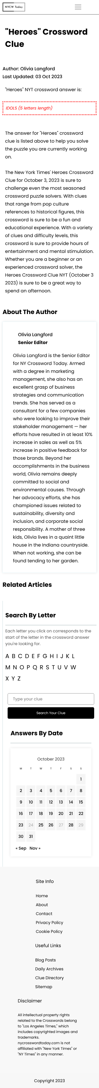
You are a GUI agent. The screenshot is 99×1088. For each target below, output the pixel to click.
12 (51, 802)
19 (51, 814)
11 (41, 802)
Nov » (35, 848)
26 (51, 825)
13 (61, 802)
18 (41, 814)
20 (60, 814)
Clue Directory (49, 978)
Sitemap (43, 987)
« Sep (20, 848)
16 (21, 814)
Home (42, 896)
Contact (44, 914)
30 (20, 836)
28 (71, 825)
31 (31, 836)
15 (81, 802)
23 (21, 825)
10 (31, 802)
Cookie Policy (49, 931)
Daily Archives (49, 969)
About (42, 905)
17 (31, 814)
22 (81, 814)
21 (71, 814)
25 (40, 825)
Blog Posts (45, 960)
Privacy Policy (49, 923)
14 (71, 802)
